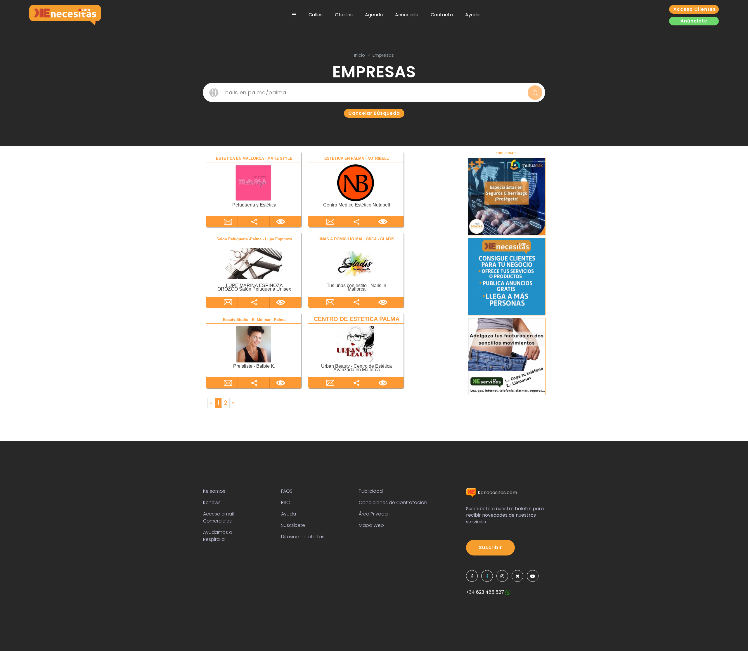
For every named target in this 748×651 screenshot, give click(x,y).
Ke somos (214, 491)
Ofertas (344, 14)
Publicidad (371, 491)
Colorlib (389, 639)
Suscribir (490, 547)
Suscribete (293, 525)
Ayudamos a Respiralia (217, 536)
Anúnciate (406, 14)
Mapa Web (371, 525)
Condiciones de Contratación (393, 502)
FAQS (286, 491)
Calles (316, 14)
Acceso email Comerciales (218, 517)
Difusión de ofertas (302, 536)
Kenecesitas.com (497, 492)
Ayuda (472, 14)
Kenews (212, 502)
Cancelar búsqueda (374, 113)
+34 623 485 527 (485, 592)
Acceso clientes (694, 9)
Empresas (383, 55)
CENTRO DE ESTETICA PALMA (356, 319)
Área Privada (373, 514)
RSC (285, 502)
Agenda (374, 14)
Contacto (442, 14)
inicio (359, 55)
